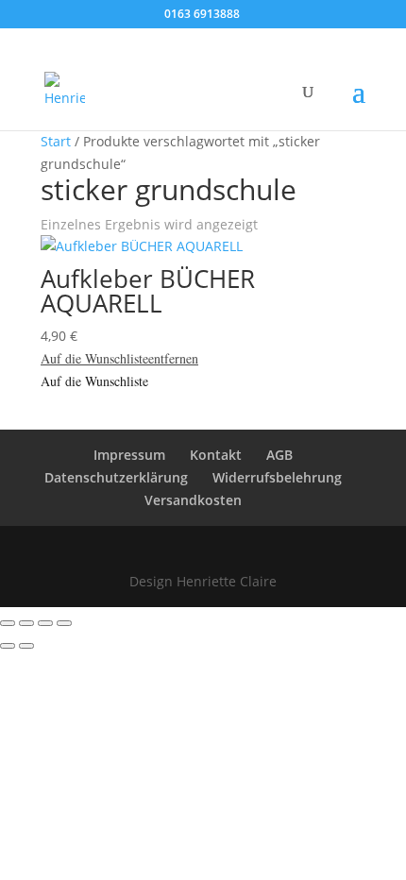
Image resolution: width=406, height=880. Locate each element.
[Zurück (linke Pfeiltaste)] (7, 646)
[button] (119, 358)
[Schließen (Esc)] (64, 623)
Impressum (129, 455)
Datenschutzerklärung (116, 477)
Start (56, 141)
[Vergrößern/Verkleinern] (7, 623)
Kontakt (216, 455)
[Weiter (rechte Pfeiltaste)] (26, 646)
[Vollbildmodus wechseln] (26, 623)
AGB (279, 455)
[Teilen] (45, 623)
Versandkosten (193, 500)
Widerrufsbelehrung (277, 477)
